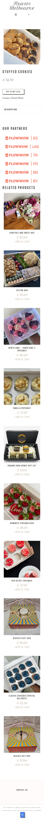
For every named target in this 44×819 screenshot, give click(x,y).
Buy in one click (13, 92)
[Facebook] (25, 800)
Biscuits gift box (22, 638)
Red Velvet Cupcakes (22, 581)
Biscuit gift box (22, 756)
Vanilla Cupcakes (22, 408)
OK (22, 815)
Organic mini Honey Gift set (22, 465)
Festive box (22, 290)
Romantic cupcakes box (22, 523)
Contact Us (22, 790)
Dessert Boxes (17, 98)
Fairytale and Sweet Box (22, 233)
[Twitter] (14, 800)
